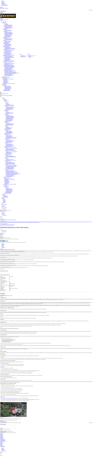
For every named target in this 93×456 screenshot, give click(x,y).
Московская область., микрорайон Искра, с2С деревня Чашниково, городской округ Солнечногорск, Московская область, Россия (17, 399)
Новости (1, 434)
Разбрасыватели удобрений (72, 221)
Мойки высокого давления (48, 221)
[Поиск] (1, 94)
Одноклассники (5, 215)
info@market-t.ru (3, 211)
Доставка (48, 315)
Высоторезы (16, 221)
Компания (4, 199)
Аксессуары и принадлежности (10, 170)
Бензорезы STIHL (12, 221)
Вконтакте (4, 212)
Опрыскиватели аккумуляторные (10, 224)
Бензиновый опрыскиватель (4, 249)
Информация (2, 437)
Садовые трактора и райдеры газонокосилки (11, 151)
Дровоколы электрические (25, 221)
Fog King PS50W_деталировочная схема (5, 295)
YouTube (4, 214)
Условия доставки (2, 439)
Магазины (1, 436)
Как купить (4, 195)
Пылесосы (13, 222)
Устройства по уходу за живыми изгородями (11, 148)
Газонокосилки (8, 115)
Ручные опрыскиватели (3, 224)
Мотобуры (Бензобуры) (37, 221)
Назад (4, 98)
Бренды (1, 444)
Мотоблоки (33, 221)
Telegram (4, 213)
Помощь (1, 438)
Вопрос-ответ (2, 443)
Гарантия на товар (2, 440)
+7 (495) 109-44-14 (2, 10)
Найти (1, 452)
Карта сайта (1, 445)
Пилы (1, 221)
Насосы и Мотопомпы (9, 135)
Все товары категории (3, 421)
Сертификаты (2, 441)
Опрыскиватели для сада (66, 221)
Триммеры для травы (42, 221)
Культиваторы (30, 221)
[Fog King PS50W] (4, 230)
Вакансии (1, 435)
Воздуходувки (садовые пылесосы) (6, 221)
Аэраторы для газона (60, 221)
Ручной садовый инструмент (8, 178)
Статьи (1, 442)
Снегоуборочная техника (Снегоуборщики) (11, 165)
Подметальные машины (9, 155)
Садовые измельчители (17, 222)
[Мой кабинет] (0, 92)
